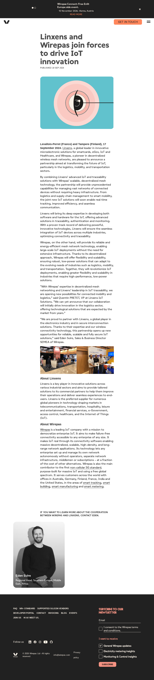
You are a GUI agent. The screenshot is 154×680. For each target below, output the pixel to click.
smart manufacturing (65, 486)
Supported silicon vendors (53, 609)
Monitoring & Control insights (120, 656)
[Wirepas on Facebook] (35, 642)
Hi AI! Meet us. (31, 618)
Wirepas (45, 429)
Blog (64, 613)
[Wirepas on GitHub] (51, 642)
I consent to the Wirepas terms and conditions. (121, 629)
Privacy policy (77, 655)
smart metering (93, 486)
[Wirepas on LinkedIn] (30, 642)
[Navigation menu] (148, 22)
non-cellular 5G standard (85, 467)
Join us (17, 618)
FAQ (15, 609)
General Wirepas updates (117, 645)
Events (73, 613)
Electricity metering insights (119, 651)
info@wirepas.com (62, 655)
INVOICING (53, 613)
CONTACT (41, 613)
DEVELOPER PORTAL (23, 613)
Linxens (67, 148)
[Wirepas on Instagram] (40, 642)
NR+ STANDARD (27, 609)
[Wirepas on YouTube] (46, 642)
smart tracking (92, 482)
